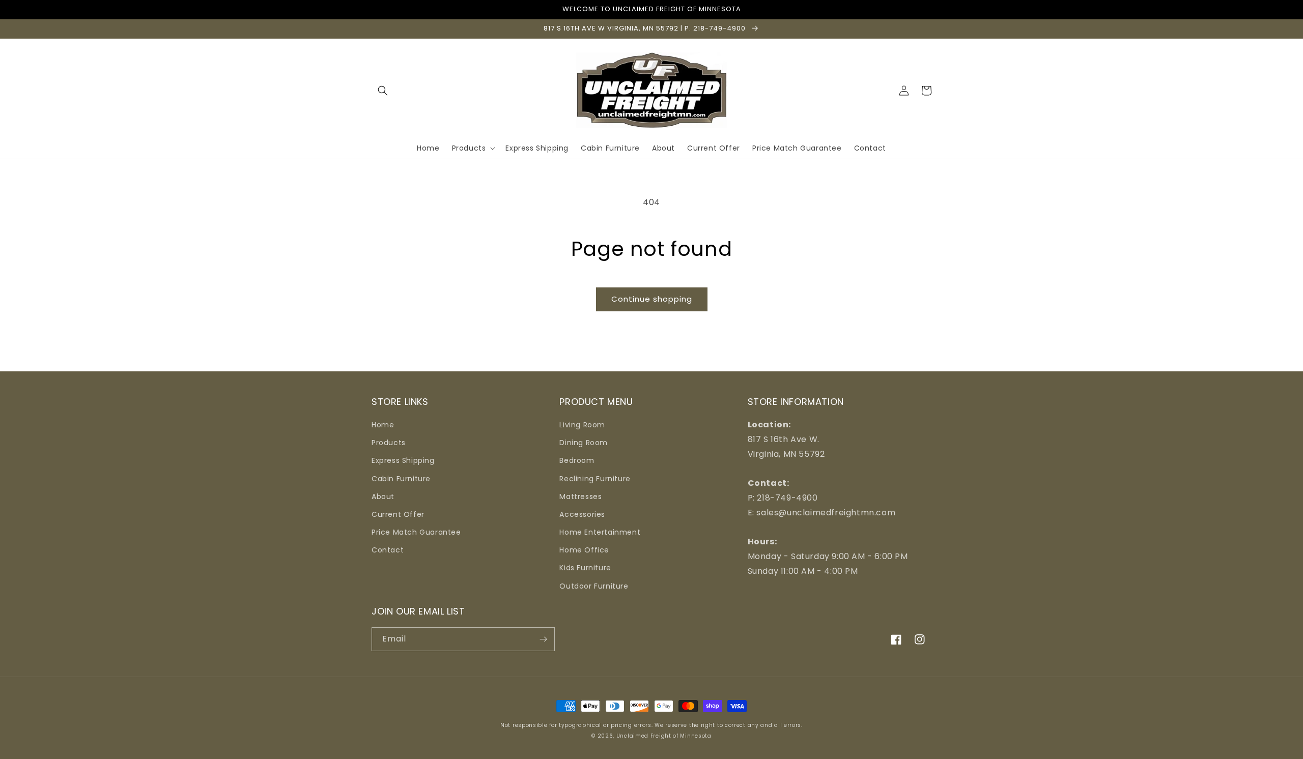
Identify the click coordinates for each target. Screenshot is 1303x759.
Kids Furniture (585, 568)
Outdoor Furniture (593, 586)
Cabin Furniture (401, 479)
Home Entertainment (599, 532)
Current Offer (398, 514)
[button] (383, 90)
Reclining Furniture (594, 479)
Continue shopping (651, 299)
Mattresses (580, 496)
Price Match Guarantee (416, 532)
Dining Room (583, 442)
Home (383, 425)
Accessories (582, 514)
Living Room (582, 425)
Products (389, 442)
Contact (388, 550)
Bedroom (576, 460)
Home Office (584, 550)
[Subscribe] (543, 639)
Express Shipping (403, 460)
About (383, 496)
